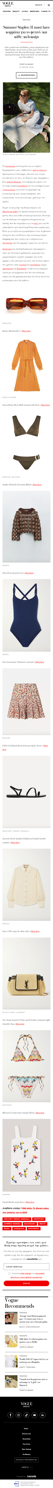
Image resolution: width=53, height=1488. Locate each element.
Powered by (21, 1476)
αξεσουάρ (7, 242)
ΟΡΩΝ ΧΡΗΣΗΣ (25, 1273)
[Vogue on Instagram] (19, 1414)
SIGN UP (26, 1283)
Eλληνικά (6, 248)
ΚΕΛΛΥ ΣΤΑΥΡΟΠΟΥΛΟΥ (29, 1327)
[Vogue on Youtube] (35, 1414)
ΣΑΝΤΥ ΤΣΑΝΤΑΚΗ (27, 1367)
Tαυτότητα (26, 1444)
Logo (26, 1405)
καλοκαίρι (10, 166)
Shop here (26, 330)
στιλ (36, 223)
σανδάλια (22, 185)
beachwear (21, 268)
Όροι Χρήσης (26, 1449)
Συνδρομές (26, 1454)
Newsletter (27, 1439)
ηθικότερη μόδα (10, 211)
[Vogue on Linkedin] (42, 1414)
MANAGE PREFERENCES (26, 1460)
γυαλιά (22, 264)
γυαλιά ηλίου (9, 189)
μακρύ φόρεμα (14, 181)
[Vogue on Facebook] (11, 1414)
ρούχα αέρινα (39, 169)
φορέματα (7, 268)
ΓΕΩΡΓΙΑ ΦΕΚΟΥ (26, 64)
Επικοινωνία (26, 1434)
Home (26, 1429)
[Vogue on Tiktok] (27, 1414)
